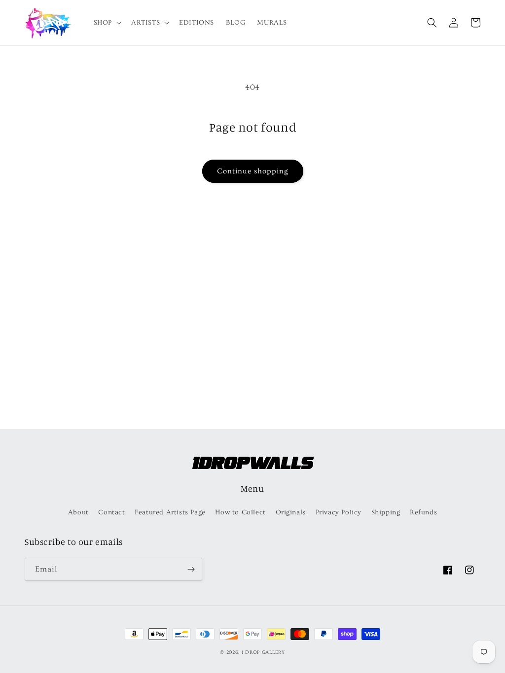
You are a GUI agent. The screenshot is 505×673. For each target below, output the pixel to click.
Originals (291, 512)
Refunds (423, 512)
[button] (106, 22)
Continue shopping (253, 171)
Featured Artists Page (170, 512)
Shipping (385, 512)
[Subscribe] (191, 569)
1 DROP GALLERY (263, 652)
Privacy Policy (338, 512)
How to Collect (240, 512)
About (78, 512)
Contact (111, 512)
